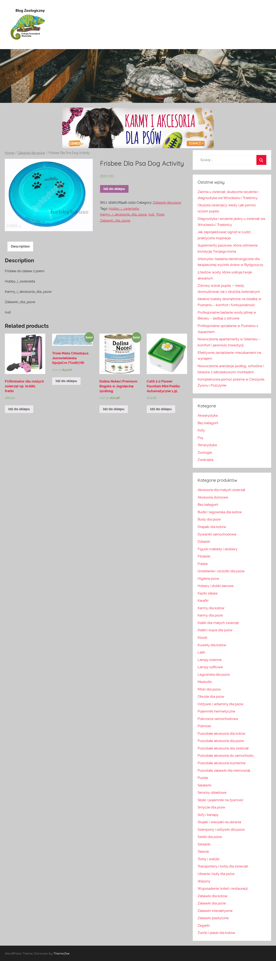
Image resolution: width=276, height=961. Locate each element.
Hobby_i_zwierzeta (124, 209)
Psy (200, 438)
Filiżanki (204, 556)
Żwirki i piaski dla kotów (216, 933)
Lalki (201, 652)
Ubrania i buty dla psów (216, 874)
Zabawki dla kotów (213, 896)
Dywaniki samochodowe (217, 534)
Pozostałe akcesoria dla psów (221, 741)
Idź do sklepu (114, 189)
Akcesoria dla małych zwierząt (221, 490)
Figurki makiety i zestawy (217, 549)
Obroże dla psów (211, 696)
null (151, 214)
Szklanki (204, 844)
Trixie (160, 214)
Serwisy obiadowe (212, 792)
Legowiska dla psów (214, 674)
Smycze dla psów (211, 807)
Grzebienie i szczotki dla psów (221, 571)
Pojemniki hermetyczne (216, 711)
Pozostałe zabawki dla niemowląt (224, 770)
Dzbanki (204, 542)
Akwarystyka (208, 415)
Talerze (203, 851)
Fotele (203, 564)
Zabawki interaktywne (215, 911)
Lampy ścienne (210, 660)
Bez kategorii (208, 423)
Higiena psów (208, 578)
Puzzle (203, 778)
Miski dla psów (209, 689)
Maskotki (205, 682)
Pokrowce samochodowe (218, 719)
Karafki (203, 601)
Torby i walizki (208, 859)
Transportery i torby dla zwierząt (223, 866)
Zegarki (204, 925)
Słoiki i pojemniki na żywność (220, 800)
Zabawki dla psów (31, 153)
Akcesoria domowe (213, 497)
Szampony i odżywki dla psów (221, 829)
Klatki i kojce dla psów (215, 630)
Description (20, 246)
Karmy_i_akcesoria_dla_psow (123, 214)
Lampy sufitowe (210, 667)
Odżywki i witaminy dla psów (220, 704)
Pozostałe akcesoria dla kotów (221, 733)
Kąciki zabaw (208, 593)
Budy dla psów (209, 519)
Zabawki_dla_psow (115, 220)
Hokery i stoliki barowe (216, 586)
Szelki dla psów (210, 837)
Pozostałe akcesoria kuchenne (221, 763)
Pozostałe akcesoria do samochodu (226, 755)
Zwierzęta (205, 460)
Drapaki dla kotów (212, 527)
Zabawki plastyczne (213, 918)
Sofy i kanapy (208, 815)
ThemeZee (61, 953)
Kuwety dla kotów (212, 645)
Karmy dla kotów (211, 608)
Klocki (202, 637)
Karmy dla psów (210, 615)
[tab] (20, 246)
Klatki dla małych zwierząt (218, 623)
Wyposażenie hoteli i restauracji (223, 888)
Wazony (204, 881)
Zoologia (205, 452)
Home (9, 153)
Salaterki (204, 785)
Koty (201, 430)
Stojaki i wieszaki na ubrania (219, 822)
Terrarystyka (207, 445)
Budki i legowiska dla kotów (220, 512)
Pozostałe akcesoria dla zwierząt (223, 748)
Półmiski (204, 726)
